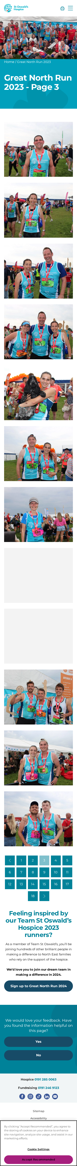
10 (55, 872)
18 (32, 896)
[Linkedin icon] (47, 1096)
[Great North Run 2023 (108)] (38, 514)
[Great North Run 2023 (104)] (38, 331)
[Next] (44, 896)
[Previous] (10, 860)
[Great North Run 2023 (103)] (38, 271)
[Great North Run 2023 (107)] (38, 453)
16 (55, 884)
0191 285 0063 (45, 1079)
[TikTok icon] (38, 1096)
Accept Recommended (38, 1159)
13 (21, 884)
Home (9, 62)
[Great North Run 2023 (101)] (38, 149)
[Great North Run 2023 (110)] (38, 636)
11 (67, 872)
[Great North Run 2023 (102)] (38, 210)
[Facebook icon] (22, 1096)
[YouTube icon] (55, 1096)
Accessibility (38, 1118)
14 (32, 884)
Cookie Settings (39, 1149)
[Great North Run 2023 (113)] (38, 818)
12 (9, 884)
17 (67, 884)
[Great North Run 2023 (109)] (38, 575)
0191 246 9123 (48, 1088)
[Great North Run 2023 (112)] (38, 757)
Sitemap (38, 1111)
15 (44, 884)
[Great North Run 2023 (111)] (38, 697)
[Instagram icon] (30, 1096)
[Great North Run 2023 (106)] (38, 392)
